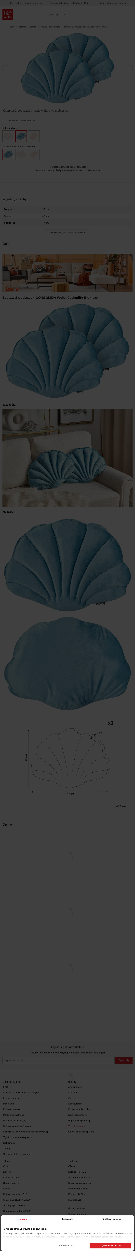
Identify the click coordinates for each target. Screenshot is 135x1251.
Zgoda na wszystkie (110, 1245)
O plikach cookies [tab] (111, 1219)
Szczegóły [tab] (67, 1219)
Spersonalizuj (65, 1245)
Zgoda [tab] (23, 1219)
